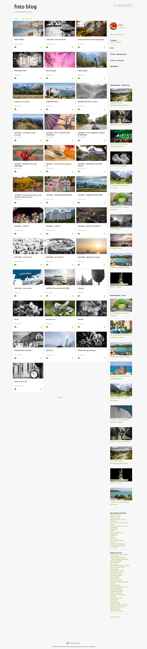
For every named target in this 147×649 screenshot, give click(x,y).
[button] (41, 47)
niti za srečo (113, 539)
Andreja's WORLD (115, 514)
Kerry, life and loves (116, 575)
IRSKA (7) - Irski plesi (116, 287)
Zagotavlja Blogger (74, 643)
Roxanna (113, 542)
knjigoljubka (114, 534)
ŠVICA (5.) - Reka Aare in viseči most (120, 124)
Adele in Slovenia (115, 518)
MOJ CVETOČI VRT (27, 18)
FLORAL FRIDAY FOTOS (117, 567)
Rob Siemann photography (118, 606)
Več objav (60, 397)
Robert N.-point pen (116, 593)
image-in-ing (114, 569)
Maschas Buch (114, 556)
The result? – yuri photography (119, 582)
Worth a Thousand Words (117, 557)
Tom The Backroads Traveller (119, 554)
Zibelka (112, 537)
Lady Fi (112, 583)
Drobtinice (113, 536)
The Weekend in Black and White (120, 566)
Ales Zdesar (113, 521)
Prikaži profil (122, 27)
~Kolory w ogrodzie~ (116, 598)
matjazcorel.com (115, 516)
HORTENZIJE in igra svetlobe (118, 166)
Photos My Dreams (115, 608)
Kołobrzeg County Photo (117, 595)
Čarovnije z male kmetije (117, 545)
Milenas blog (114, 529)
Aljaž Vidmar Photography (118, 519)
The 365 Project (115, 578)
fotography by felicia (116, 590)
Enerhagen (113, 601)
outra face (113, 596)
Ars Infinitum (114, 547)
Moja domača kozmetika (117, 544)
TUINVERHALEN (115, 562)
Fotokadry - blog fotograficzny (119, 604)
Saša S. (121, 25)
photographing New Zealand (119, 559)
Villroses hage (114, 564)
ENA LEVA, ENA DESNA (117, 540)
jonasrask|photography (117, 570)
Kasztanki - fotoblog (116, 611)
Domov (16, 18)
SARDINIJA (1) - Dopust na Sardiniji (120, 267)
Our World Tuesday (116, 580)
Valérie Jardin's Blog (116, 574)
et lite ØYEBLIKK (115, 603)
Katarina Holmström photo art (119, 587)
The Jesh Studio (114, 585)
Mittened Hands (115, 609)
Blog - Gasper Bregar (116, 532)
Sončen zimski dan (115, 229)
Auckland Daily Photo (116, 591)
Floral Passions (114, 577)
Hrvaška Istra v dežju (116, 248)
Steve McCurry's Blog (116, 572)
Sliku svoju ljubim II (116, 561)
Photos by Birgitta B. (116, 588)
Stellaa (112, 531)
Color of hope (114, 600)
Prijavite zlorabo (115, 617)
